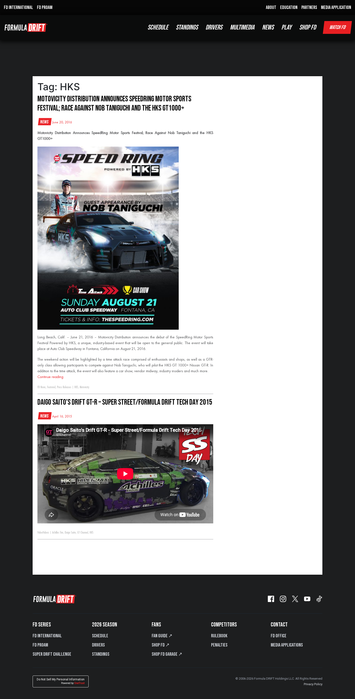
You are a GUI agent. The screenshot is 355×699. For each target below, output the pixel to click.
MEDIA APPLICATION (336, 7)
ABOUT (271, 7)
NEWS (268, 27)
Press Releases (64, 387)
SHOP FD (307, 27)
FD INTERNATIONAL (18, 7)
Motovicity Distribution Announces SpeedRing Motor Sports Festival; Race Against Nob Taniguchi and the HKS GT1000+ (114, 103)
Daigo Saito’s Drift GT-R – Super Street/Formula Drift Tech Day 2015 (124, 402)
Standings (100, 654)
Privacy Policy (313, 684)
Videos (46, 532)
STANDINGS (187, 27)
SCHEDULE (158, 27)
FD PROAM (44, 7)
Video (40, 532)
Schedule (100, 636)
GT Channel (82, 532)
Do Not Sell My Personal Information (61, 681)
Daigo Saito (70, 532)
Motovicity (84, 387)
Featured (51, 387)
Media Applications (287, 645)
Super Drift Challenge (52, 654)
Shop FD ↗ (161, 645)
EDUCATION (289, 7)
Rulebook (219, 636)
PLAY (286, 27)
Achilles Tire (57, 532)
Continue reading (50, 377)
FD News (41, 387)
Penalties (219, 645)
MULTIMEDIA (242, 27)
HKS (76, 387)
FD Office (278, 636)
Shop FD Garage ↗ (167, 654)
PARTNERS (309, 7)
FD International (47, 636)
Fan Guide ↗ (162, 636)
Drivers (98, 645)
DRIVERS (214, 27)
